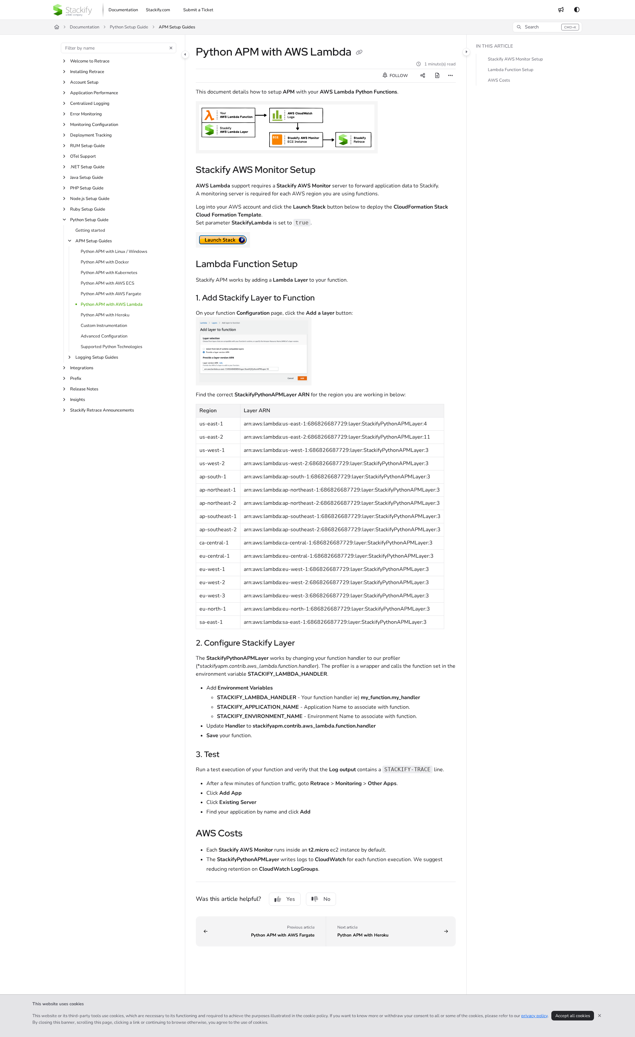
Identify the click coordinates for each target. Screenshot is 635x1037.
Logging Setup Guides (96, 357)
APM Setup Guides (177, 27)
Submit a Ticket (198, 10)
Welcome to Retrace (89, 61)
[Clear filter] (171, 48)
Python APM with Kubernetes (109, 273)
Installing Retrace (87, 72)
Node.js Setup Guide (89, 199)
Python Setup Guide (129, 27)
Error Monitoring (86, 114)
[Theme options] (577, 10)
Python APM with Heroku (105, 315)
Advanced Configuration (104, 336)
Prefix (75, 378)
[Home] (72, 10)
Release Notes (84, 389)
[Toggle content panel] (466, 52)
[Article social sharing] (422, 75)
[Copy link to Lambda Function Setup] (308, 264)
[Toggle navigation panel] (185, 55)
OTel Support (83, 156)
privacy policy (534, 1016)
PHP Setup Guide (87, 188)
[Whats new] (561, 10)
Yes (290, 899)
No (326, 899)
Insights (77, 400)
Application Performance (94, 93)
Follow (398, 76)
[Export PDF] (437, 75)
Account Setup (84, 82)
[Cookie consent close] (599, 1015)
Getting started (90, 230)
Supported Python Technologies (111, 347)
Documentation (84, 27)
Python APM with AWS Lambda (112, 304)
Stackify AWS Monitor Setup (515, 59)
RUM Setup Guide (87, 146)
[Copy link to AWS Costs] (253, 834)
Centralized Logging (89, 103)
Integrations (81, 368)
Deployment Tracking (91, 135)
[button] (547, 27)
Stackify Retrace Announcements (102, 410)
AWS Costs (499, 80)
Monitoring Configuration (94, 125)
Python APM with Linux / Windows (114, 252)
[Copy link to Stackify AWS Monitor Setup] (326, 170)
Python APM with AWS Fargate (111, 294)
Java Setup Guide (86, 177)
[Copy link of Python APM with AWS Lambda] (359, 53)
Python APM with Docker (105, 262)
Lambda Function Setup (510, 70)
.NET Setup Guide (87, 167)
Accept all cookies (572, 1016)
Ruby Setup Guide (87, 209)
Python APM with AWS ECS (107, 283)
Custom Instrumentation (104, 326)
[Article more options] (450, 75)
